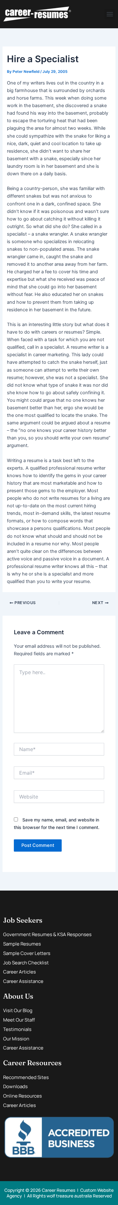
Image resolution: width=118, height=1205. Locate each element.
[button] (109, 14)
